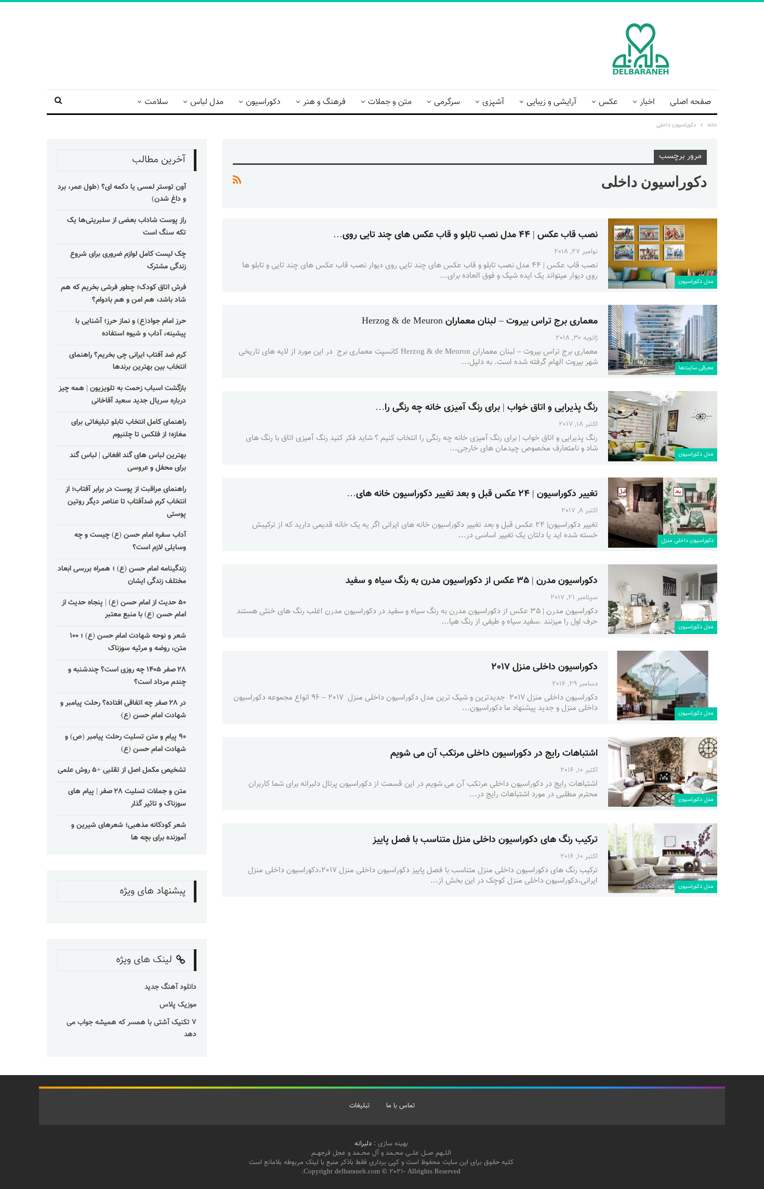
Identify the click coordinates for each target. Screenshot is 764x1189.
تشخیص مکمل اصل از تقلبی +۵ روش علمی (122, 770)
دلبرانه (363, 1144)
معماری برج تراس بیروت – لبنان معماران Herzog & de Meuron (480, 321)
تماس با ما (400, 1106)
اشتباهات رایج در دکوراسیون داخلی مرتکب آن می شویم (494, 753)
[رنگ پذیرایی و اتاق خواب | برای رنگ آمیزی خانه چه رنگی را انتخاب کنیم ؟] (662, 426)
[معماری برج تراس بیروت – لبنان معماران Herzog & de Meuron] (662, 339)
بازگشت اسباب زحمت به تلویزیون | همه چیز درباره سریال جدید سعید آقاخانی (122, 395)
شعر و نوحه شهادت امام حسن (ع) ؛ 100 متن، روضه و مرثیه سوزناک (128, 642)
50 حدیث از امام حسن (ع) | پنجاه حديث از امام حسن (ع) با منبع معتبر (124, 609)
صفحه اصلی (690, 102)
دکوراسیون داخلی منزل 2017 (544, 667)
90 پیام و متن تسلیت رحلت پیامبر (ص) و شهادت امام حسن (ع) (125, 743)
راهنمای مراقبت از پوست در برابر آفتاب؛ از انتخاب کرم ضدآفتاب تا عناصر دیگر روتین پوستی (125, 502)
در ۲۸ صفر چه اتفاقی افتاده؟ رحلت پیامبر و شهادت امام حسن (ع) (123, 709)
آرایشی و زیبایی (551, 102)
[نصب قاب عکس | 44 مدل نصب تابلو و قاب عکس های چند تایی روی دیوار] (662, 253)
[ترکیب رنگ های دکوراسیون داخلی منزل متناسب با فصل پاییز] (662, 858)
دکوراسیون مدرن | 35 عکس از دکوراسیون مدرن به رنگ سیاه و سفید (472, 581)
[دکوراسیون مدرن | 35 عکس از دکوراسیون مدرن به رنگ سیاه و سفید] (662, 599)
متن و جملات (390, 102)
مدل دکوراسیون (696, 281)
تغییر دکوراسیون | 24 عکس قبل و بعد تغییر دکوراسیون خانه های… (472, 494)
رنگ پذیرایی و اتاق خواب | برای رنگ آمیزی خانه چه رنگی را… (486, 407)
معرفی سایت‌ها (696, 368)
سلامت (156, 102)
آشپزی (493, 102)
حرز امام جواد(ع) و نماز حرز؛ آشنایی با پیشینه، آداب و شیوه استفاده (130, 328)
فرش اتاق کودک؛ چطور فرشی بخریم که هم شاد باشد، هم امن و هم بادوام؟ (123, 294)
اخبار (647, 102)
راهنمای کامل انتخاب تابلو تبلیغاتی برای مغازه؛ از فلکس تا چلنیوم (128, 429)
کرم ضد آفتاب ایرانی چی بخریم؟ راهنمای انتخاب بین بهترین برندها (127, 361)
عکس (608, 102)
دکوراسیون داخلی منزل (687, 540)
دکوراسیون (263, 102)
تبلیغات (359, 1106)
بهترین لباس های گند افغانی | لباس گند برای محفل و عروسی (128, 462)
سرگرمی (447, 102)
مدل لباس (206, 102)
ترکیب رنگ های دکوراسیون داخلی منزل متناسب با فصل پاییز (485, 840)
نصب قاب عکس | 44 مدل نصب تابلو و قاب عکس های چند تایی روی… (465, 235)
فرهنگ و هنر (324, 102)
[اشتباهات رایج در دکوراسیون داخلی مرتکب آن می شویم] (662, 772)
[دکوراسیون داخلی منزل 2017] (662, 685)
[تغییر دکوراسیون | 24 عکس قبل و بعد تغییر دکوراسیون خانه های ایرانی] (662, 512)
